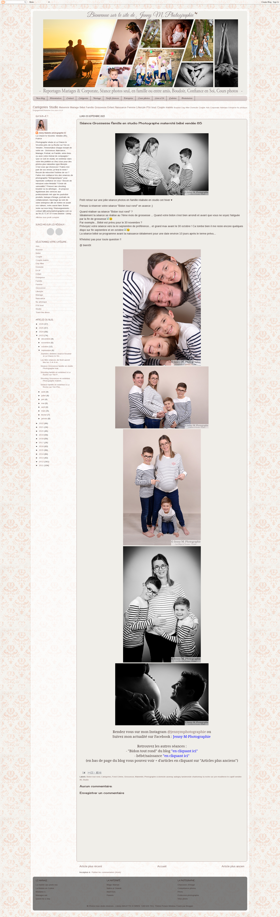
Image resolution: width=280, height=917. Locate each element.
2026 (41, 324)
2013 (41, 458)
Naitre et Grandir (114, 888)
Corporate (214, 107)
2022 (41, 423)
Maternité (64, 107)
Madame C (41, 892)
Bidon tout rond (93, 777)
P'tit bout (151, 107)
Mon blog (40, 98)
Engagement (38, 110)
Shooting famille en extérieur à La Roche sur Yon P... (55, 373)
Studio (53, 107)
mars (43, 411)
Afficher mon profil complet (47, 217)
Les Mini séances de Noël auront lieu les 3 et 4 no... (55, 361)
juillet (43, 395)
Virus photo (183, 899)
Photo (180, 892)
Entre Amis (55, 110)
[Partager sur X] (94, 772)
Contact (70, 98)
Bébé (82, 107)
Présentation (55, 98)
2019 (41, 435)
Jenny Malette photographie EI (52, 133)
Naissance (120, 107)
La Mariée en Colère (45, 888)
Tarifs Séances (112, 98)
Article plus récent (90, 866)
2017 (41, 442)
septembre (46, 350)
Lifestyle (141, 107)
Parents (110, 895)
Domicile (194, 107)
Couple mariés (165, 107)
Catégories (83, 98)
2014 (41, 454)
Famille (90, 107)
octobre (45, 346)
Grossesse (100, 107)
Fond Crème (117, 777)
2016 (41, 446)
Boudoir (177, 107)
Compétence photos (187, 888)
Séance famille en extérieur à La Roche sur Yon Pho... (55, 386)
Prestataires (186, 98)
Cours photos (144, 98)
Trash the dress (43, 312)
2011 (41, 465)
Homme (47, 110)
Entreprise (128, 98)
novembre (46, 343)
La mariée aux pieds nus (47, 885)
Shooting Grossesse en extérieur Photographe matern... (55, 379)
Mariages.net (41, 895)
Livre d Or (159, 98)
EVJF (61, 110)
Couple (202, 107)
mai (43, 403)
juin (43, 399)
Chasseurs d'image (186, 885)
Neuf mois (111, 892)
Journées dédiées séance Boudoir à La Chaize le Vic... (56, 355)
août (43, 392)
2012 (41, 462)
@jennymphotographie (186, 731)
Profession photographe (188, 895)
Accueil (161, 866)
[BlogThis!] (91, 772)
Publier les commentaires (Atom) (106, 872)
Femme (131, 107)
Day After (185, 107)
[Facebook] (50, 231)
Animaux (224, 107)
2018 (41, 439)
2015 (41, 450)
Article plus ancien (233, 866)
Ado (208, 107)
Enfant (110, 107)
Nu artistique (242, 108)
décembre (46, 339)
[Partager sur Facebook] (97, 772)
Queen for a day (43, 899)
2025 (41, 328)
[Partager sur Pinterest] (100, 772)
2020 (41, 431)
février (44, 415)
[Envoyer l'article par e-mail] (84, 772)
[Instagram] (59, 231)
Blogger (189, 906)
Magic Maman (113, 885)
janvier (44, 418)
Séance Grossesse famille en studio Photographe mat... (57, 367)
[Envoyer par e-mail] (89, 772)
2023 (41, 335)
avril (43, 407)
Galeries (172, 98)
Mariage (97, 98)
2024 (41, 332)
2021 (41, 427)
